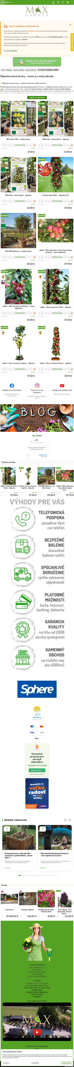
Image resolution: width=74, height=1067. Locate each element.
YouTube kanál (37, 994)
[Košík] (67, 2)
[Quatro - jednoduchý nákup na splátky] (37, 793)
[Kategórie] (8, 2)
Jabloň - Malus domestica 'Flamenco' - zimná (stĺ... (65, 487)
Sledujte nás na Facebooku (37, 992)
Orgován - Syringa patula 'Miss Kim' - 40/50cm (46, 910)
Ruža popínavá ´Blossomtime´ (9, 911)
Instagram (37, 997)
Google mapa (37, 990)
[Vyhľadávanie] (63, 2)
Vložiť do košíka (20, 145)
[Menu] (2, 2)
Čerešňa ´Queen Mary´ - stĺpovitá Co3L (9, 487)
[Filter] (58, 2)
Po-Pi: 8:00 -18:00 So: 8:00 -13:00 (37, 988)
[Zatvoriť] (70, 25)
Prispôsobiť (35, 1063)
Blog (37, 1049)
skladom (33, 148)
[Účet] (53, 2)
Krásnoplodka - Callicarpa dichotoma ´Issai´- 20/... (64, 911)
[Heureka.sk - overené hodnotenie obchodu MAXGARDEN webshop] (37, 721)
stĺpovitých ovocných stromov (21, 91)
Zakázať (6, 1063)
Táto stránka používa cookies (12, 1052)
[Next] (70, 820)
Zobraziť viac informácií (37, 97)
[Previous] (65, 820)
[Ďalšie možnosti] (72, 2)
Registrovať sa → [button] (37, 770)
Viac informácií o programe (37, 774)
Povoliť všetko (66, 1063)
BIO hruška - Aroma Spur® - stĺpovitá (27, 487)
